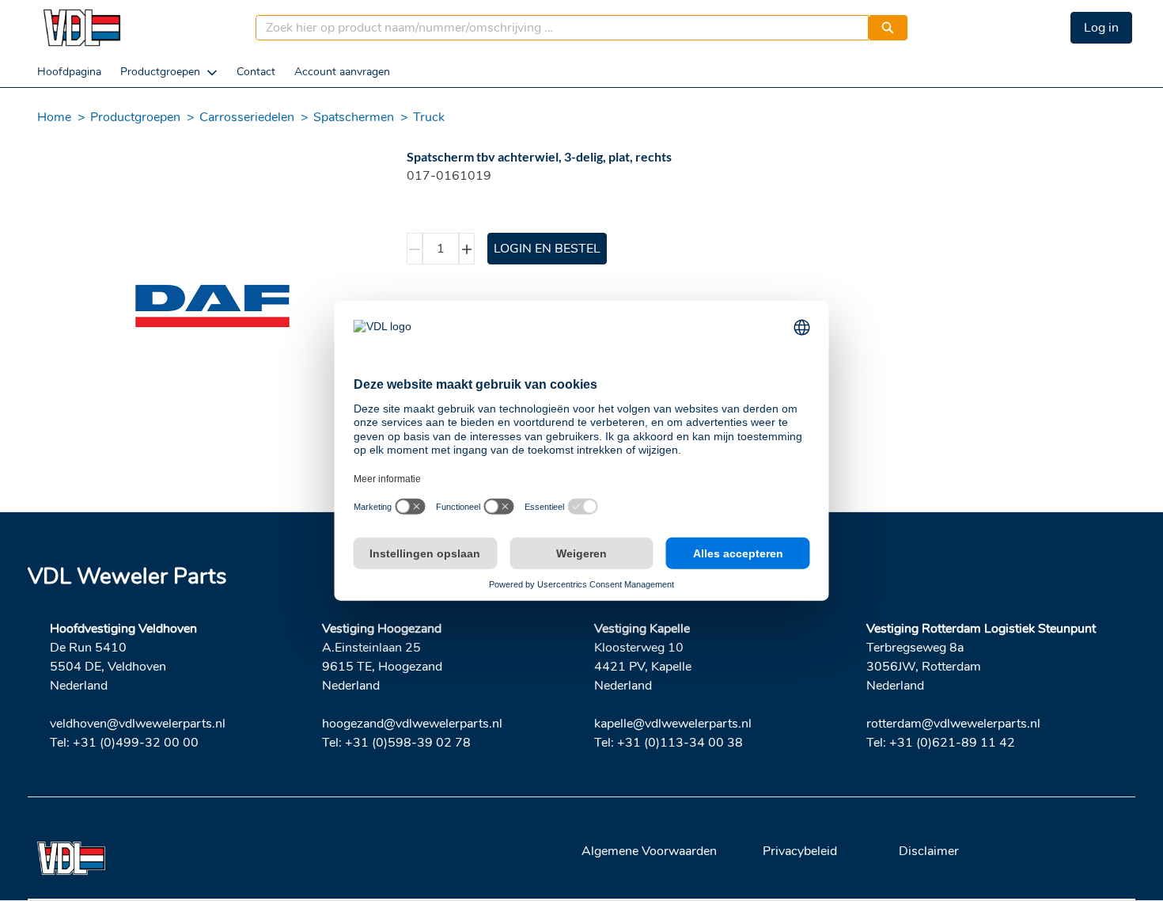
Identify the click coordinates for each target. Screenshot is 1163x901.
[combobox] (555, 28)
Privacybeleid (800, 851)
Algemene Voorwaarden (649, 851)
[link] (69, 71)
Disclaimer (929, 851)
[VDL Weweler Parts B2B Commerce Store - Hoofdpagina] (81, 28)
